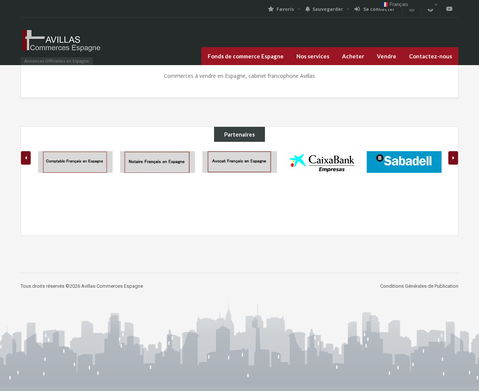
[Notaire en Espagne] (157, 162)
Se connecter (378, 9)
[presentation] (26, 158)
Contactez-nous (430, 56)
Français (398, 4)
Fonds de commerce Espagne (246, 56)
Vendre (386, 56)
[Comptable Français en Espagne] (75, 162)
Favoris (285, 9)
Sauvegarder (327, 9)
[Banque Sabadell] (404, 162)
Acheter (353, 56)
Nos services (312, 56)
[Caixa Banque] (321, 162)
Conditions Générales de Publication (419, 286)
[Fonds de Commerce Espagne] (62, 45)
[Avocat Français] (239, 162)
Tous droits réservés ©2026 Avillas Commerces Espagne (82, 286)
